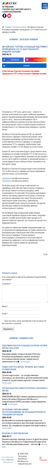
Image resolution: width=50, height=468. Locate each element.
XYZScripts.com (8, 462)
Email (5, 314)
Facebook (15, 60)
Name (5, 306)
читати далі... (25, 361)
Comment (6, 284)
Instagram (38, 60)
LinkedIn (26, 65)
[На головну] (16, 3)
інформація (7, 178)
